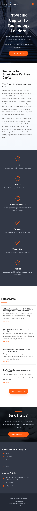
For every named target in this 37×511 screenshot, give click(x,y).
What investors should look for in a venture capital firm (16, 350)
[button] (18, 53)
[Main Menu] (32, 4)
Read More (6, 321)
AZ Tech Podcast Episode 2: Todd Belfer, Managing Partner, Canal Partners (18, 310)
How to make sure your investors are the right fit (17, 371)
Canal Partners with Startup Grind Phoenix (16, 330)
